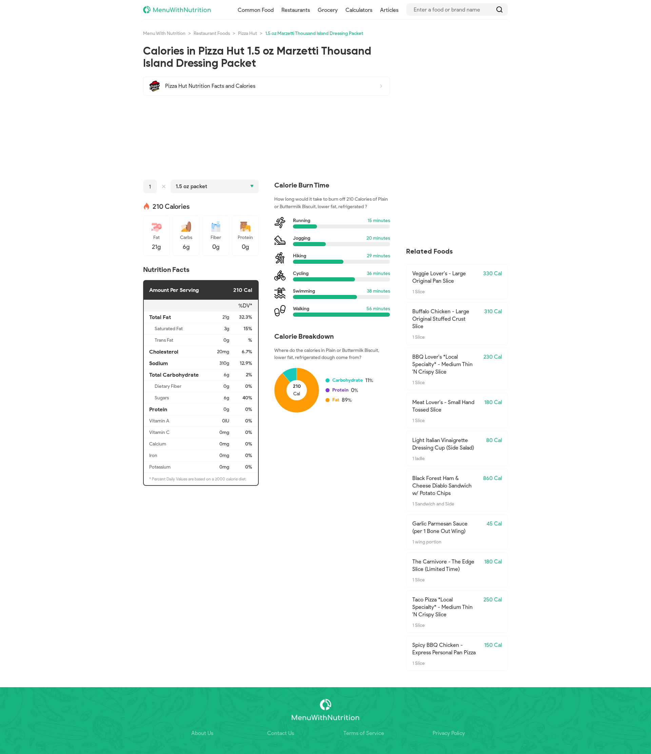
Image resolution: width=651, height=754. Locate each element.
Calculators (359, 10)
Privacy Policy (449, 733)
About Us (202, 733)
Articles (389, 10)
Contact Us (280, 733)
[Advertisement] (266, 138)
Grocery (328, 10)
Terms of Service (363, 733)
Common (256, 10)
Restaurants (295, 10)
